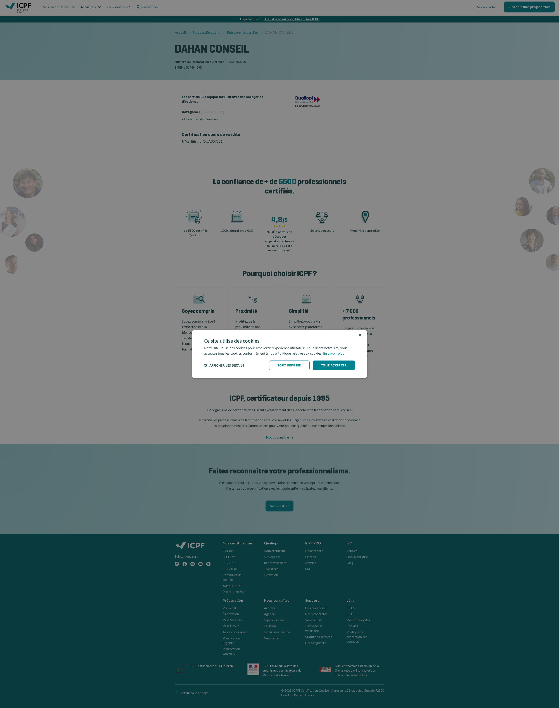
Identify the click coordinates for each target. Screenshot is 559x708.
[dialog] (279, 354)
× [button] (359, 335)
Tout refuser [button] (289, 365)
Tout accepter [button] (334, 365)
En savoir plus (333, 353)
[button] (224, 365)
